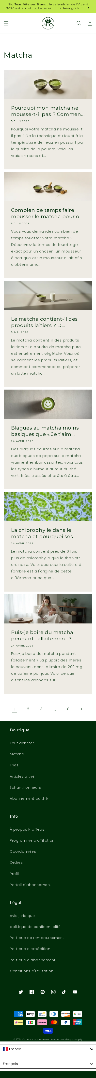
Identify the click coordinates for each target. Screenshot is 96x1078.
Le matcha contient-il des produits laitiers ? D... (44, 322)
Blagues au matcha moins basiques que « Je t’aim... (45, 431)
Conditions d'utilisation (31, 971)
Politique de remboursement (37, 937)
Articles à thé (22, 776)
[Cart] (89, 23)
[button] (6, 23)
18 (68, 709)
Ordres (16, 862)
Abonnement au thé (29, 798)
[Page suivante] (81, 709)
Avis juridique (22, 915)
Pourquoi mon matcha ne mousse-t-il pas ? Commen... (47, 111)
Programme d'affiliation (32, 840)
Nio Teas (26, 1039)
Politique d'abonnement (32, 960)
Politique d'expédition (30, 948)
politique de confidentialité (35, 926)
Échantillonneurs (25, 787)
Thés (14, 765)
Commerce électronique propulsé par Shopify (57, 1039)
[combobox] (48, 1049)
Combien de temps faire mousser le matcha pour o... (47, 213)
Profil (14, 873)
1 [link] (15, 709)
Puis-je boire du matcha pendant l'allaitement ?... (43, 635)
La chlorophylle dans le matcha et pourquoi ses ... (44, 533)
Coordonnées (23, 851)
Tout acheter (22, 743)
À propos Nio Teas (27, 829)
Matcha (17, 754)
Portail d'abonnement (30, 884)
